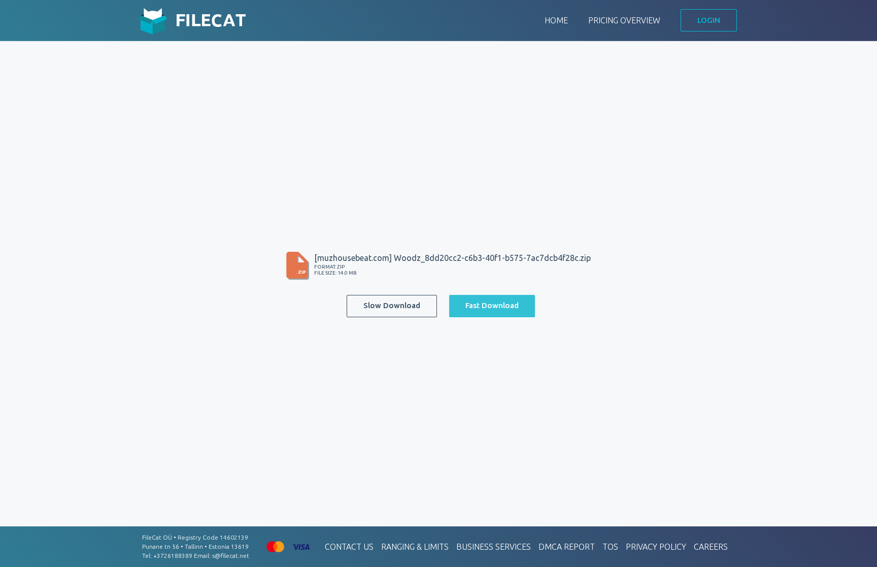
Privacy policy (656, 546)
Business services (493, 546)
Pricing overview (624, 20)
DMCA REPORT (566, 546)
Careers (711, 546)
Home (556, 20)
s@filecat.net (230, 555)
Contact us (349, 546)
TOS (610, 546)
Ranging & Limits (415, 546)
